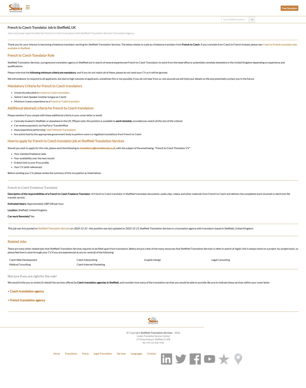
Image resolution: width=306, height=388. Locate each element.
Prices (85, 353)
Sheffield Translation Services (54, 228)
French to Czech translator (65, 101)
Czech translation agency (27, 291)
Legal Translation (103, 353)
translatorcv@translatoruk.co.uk (97, 148)
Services (121, 353)
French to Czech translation (54, 92)
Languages (136, 353)
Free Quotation (289, 8)
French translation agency (27, 300)
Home (56, 353)
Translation (71, 353)
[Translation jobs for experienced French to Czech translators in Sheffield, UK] (153, 325)
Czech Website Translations (60, 129)
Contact (151, 353)
